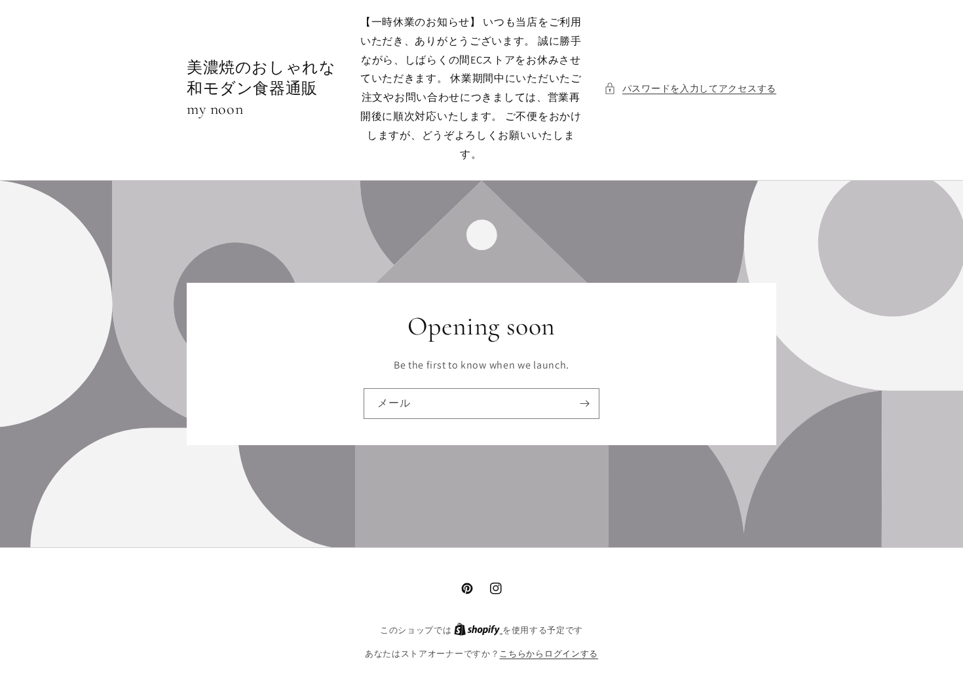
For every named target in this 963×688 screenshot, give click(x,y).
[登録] (584, 403)
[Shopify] (478, 630)
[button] (690, 89)
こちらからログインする (548, 653)
